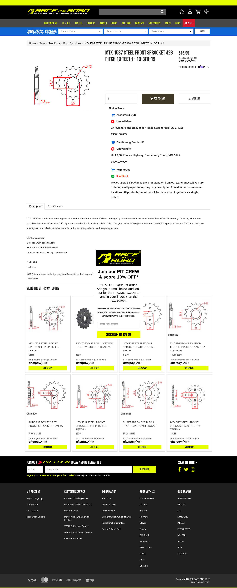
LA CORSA (182, 553)
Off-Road (126, 23)
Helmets (91, 23)
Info (194, 61)
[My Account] (190, 13)
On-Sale (189, 23)
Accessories (154, 23)
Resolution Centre (36, 516)
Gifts (177, 23)
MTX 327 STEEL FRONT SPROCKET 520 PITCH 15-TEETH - (186, 426)
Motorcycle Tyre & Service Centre (76, 518)
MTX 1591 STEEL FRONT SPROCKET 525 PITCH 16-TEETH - (91, 426)
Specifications (55, 206)
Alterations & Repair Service (78, 532)
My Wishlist (32, 510)
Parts (168, 23)
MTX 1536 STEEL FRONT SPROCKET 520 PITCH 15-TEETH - (44, 347)
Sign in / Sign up (35, 498)
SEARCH (202, 31)
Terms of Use (109, 504)
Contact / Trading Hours (76, 498)
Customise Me (51, 23)
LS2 (179, 510)
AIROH (181, 541)
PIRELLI (181, 523)
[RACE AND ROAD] (59, 11)
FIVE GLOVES (184, 529)
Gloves (103, 23)
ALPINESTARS (184, 498)
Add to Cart (159, 98)
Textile (78, 23)
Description (35, 206)
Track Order (32, 504)
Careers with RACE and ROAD (116, 516)
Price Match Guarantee (113, 523)
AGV (180, 547)
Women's (139, 23)
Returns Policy (71, 510)
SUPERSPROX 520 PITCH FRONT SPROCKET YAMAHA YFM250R (187, 347)
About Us (106, 498)
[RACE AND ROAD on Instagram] (193, 469)
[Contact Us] (206, 13)
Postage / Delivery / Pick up (77, 504)
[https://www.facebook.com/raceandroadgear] (179, 469)
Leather (66, 23)
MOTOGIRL (183, 516)
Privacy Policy (108, 510)
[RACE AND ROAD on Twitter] (186, 469)
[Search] (162, 12)
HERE (95, 475)
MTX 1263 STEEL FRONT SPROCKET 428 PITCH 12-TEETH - (138, 347)
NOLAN (181, 535)
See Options (189, 368)
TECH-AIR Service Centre (76, 526)
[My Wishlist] (181, 12)
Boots (114, 23)
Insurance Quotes (73, 538)
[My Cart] (198, 12)
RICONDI (182, 504)
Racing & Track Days (111, 529)
